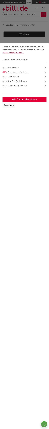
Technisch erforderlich (18, 72)
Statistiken (13, 77)
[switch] (5, 68)
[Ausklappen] (45, 67)
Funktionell (13, 68)
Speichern (9, 105)
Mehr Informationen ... (13, 53)
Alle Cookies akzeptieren (24, 99)
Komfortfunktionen (17, 81)
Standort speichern (17, 86)
